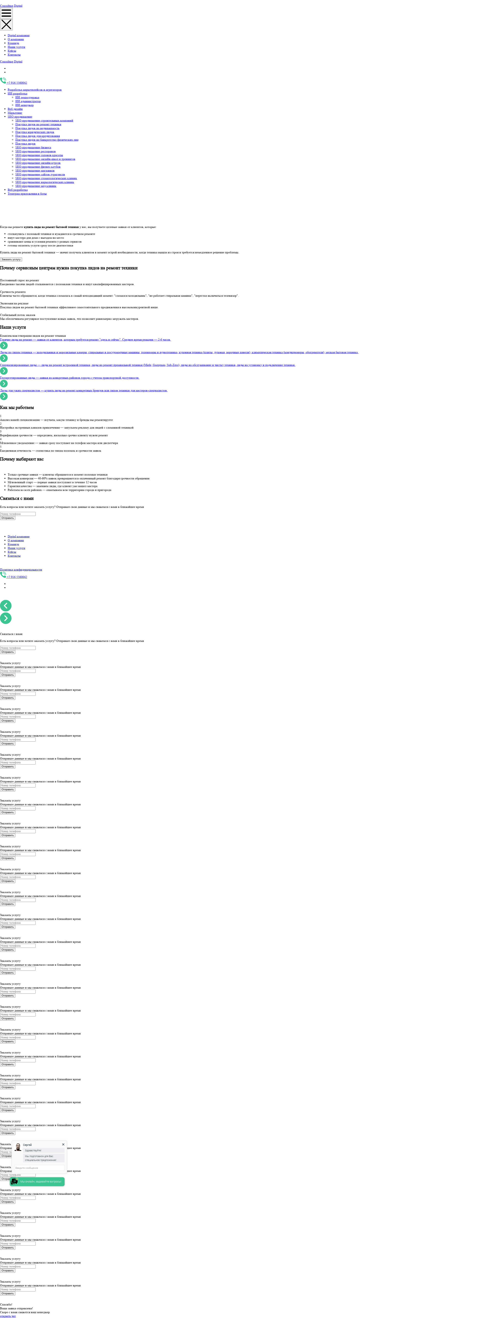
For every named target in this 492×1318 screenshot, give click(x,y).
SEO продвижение (20, 116)
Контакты (14, 54)
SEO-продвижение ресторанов (35, 151)
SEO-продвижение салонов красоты (39, 155)
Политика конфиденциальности (21, 569)
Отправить (8, 518)
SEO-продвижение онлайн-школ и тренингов (45, 159)
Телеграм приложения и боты (27, 193)
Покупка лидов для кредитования (37, 136)
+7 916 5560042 (16, 83)
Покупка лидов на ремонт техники (38, 124)
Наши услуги (16, 47)
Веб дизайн (15, 109)
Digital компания (18, 35)
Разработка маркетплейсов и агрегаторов (35, 89)
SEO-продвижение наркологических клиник (44, 182)
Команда (13, 43)
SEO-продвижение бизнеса (33, 147)
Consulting (7, 6)
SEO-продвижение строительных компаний (44, 120)
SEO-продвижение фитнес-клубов (38, 166)
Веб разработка (18, 190)
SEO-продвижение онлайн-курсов (38, 163)
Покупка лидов (25, 143)
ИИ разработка (17, 93)
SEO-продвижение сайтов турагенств (40, 174)
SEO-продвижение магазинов (35, 170)
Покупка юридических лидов (34, 132)
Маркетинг (15, 113)
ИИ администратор (28, 101)
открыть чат (8, 1316)
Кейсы (12, 51)
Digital (18, 6)
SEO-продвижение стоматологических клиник (46, 178)
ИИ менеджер (24, 105)
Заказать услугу (11, 259)
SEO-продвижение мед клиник (35, 186)
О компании (16, 39)
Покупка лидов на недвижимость (37, 128)
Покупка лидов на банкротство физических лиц (47, 140)
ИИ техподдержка (27, 97)
